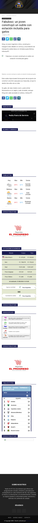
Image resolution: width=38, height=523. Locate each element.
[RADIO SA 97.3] (19, 4)
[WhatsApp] (24, 511)
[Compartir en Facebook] (3, 38)
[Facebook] (14, 511)
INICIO (9, 517)
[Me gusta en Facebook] (15, 38)
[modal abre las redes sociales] (18, 38)
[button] (3, 11)
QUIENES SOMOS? (17, 517)
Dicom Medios (30, 521)
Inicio (3, 15)
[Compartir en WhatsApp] (11, 38)
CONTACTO (27, 517)
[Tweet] (7, 38)
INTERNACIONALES (11, 15)
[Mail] (19, 511)
